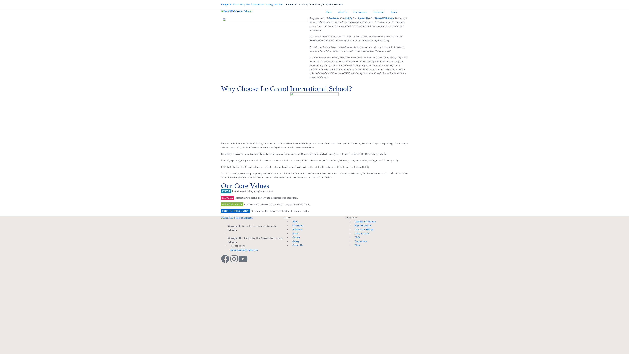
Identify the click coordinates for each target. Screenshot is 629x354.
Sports (394, 12)
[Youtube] (243, 259)
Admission (333, 18)
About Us (342, 12)
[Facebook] (225, 259)
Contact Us (363, 18)
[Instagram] (234, 259)
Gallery (348, 18)
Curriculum (378, 12)
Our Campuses (360, 12)
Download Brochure (384, 18)
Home (329, 12)
